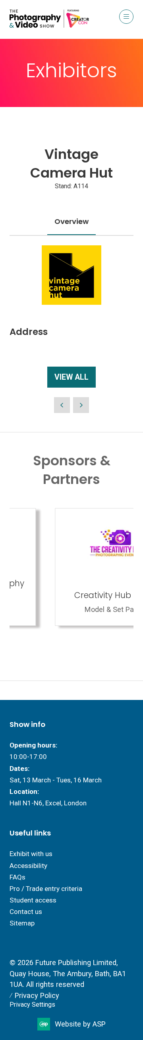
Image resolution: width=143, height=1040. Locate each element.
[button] (126, 17)
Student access (33, 900)
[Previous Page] (62, 405)
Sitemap (22, 923)
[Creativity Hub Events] (73, 567)
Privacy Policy (37, 995)
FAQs (17, 877)
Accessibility (28, 866)
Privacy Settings (32, 1004)
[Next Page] (81, 405)
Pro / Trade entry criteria (46, 889)
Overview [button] (71, 221)
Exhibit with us (31, 854)
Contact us (26, 912)
